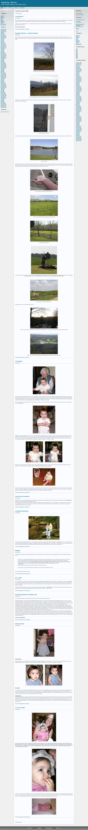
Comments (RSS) (80, 14)
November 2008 (3, 65)
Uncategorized (3, 24)
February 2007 (3, 83)
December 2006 (78, 118)
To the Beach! (19, 16)
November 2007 (3, 75)
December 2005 (78, 128)
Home (2, 7)
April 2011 (2, 41)
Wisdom (17, 550)
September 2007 (3, 77)
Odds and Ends (19, 624)
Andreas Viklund (49, 828)
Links (2, 19)
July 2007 (2, 79)
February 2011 (3, 43)
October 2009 (3, 56)
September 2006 (3, 87)
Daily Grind (3, 17)
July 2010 (2, 49)
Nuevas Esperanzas (79, 26)
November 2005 (3, 95)
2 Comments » (27, 29)
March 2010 (3, 52)
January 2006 (3, 94)
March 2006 (3, 92)
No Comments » (27, 573)
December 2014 (3, 30)
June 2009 (78, 93)
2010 (77, 53)
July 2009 (2, 59)
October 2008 (3, 66)
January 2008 (3, 74)
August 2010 (3, 48)
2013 (77, 50)
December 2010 (78, 78)
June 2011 (2, 40)
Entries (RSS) (79, 13)
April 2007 (2, 81)
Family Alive (9, 2)
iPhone (2, 18)
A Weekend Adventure (21, 511)
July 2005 (77, 132)
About (5, 7)
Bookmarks (21, 7)
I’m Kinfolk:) (18, 361)
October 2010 (3, 46)
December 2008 (78, 98)
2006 (77, 56)
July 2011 (2, 39)
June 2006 (78, 123)
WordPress (39, 828)
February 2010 (3, 53)
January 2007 (3, 84)
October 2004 (3, 106)
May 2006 (2, 90)
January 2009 (3, 64)
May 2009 (2, 60)
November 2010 (3, 45)
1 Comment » (26, 357)
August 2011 (3, 38)
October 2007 (3, 76)
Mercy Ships (78, 25)
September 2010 (3, 47)
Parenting (2, 21)
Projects (16, 7)
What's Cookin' (78, 44)
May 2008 (2, 70)
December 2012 (3, 31)
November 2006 (3, 85)
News (77, 39)
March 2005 (3, 102)
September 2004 (3, 107)
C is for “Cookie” (20, 707)
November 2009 (3, 55)
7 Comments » (27, 492)
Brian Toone (58, 828)
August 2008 (3, 68)
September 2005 (3, 97)
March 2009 (3, 62)
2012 (77, 51)
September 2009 (3, 57)
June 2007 (78, 113)
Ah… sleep (18, 577)
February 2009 (3, 63)
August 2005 (3, 98)
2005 (77, 57)
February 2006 (3, 93)
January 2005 (78, 137)
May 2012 (2, 32)
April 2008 (2, 71)
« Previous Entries (18, 13)
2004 (77, 58)
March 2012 (3, 34)
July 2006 (2, 89)
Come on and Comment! (22, 496)
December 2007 (78, 108)
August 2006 (3, 88)
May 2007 (2, 80)
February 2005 (3, 103)
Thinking (2, 22)
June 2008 (78, 103)
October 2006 (3, 86)
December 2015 (3, 29)
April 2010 (2, 51)
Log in (77, 31)
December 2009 (78, 88)
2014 (77, 49)
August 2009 (3, 58)
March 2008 (3, 72)
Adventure (2, 15)
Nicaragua (10, 7)
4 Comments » (27, 546)
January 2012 (3, 35)
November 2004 (3, 105)
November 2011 (3, 36)
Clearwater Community (80, 24)
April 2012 (2, 33)
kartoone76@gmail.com (5, 111)
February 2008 (3, 73)
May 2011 (77, 74)
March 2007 (3, 82)
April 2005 (2, 101)
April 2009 (2, 61)
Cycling (2, 16)
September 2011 (3, 37)
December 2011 (78, 69)
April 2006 (2, 91)
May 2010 (2, 50)
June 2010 (78, 83)
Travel (2, 23)
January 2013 (78, 64)
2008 (77, 54)
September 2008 (3, 67)
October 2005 (3, 96)
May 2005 (2, 100)
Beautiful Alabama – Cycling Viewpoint (26, 33)
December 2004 (3, 104)
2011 (77, 52)
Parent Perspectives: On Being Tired (26, 594)
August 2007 (3, 78)
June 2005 (2, 99)
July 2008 (2, 69)
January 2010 (3, 54)
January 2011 (3, 44)
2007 (77, 55)
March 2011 (3, 42)
